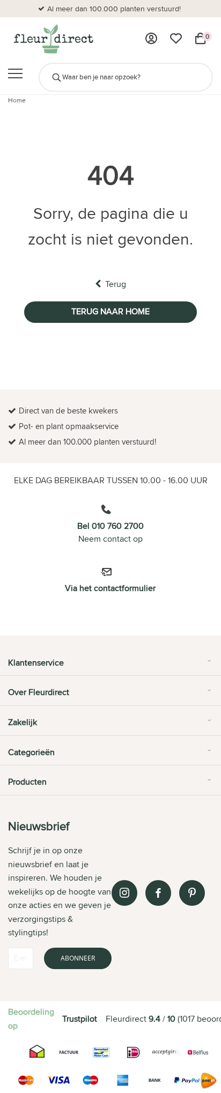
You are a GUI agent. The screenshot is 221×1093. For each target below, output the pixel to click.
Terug (115, 284)
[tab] (110, 667)
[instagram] (124, 893)
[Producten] (151, 39)
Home (17, 100)
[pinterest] (192, 893)
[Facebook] (158, 893)
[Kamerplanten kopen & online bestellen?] (53, 38)
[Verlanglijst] (176, 39)
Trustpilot (79, 1019)
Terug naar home (110, 311)
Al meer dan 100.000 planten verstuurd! (114, 8)
